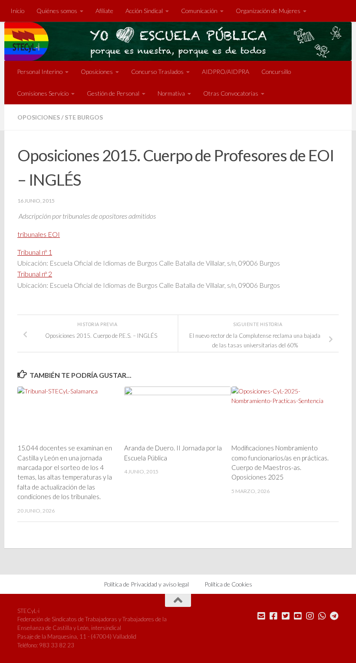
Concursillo (276, 71)
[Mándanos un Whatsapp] (322, 616)
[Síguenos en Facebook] (273, 616)
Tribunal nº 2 (34, 274)
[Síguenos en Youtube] (297, 616)
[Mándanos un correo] (261, 616)
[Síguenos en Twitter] (285, 616)
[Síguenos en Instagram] (310, 616)
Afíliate (104, 10)
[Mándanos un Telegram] (334, 616)
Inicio (17, 10)
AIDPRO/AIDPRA (225, 71)
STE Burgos (84, 117)
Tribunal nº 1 (34, 252)
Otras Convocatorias (230, 93)
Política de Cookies (228, 584)
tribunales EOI (38, 234)
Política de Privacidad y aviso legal (146, 584)
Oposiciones (38, 117)
